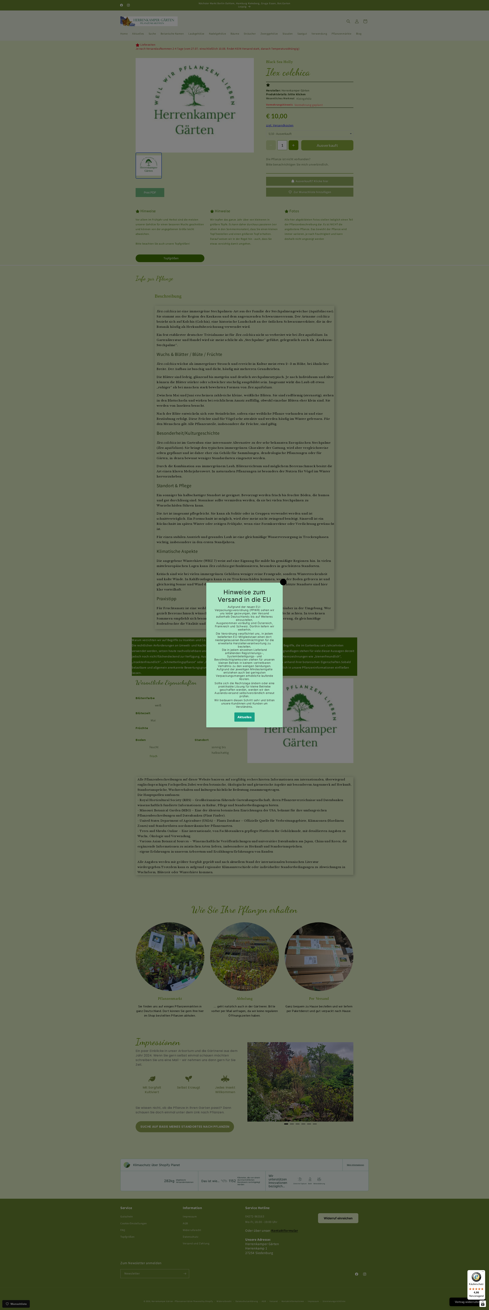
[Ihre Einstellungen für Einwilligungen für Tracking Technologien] (482, 1303)
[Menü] (483, 1272)
